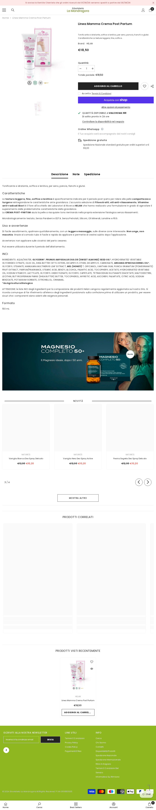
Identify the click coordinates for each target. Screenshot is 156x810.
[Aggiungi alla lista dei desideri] (144, 86)
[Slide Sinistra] (139, 482)
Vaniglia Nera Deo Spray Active (78, 458)
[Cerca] (13, 10)
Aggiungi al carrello (108, 86)
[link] (38, 622)
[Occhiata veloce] (91, 668)
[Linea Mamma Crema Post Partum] (78, 675)
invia (50, 739)
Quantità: (83, 62)
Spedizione (92, 174)
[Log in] (143, 10)
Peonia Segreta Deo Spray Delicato (130, 458)
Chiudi (153, 3)
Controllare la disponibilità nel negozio (103, 121)
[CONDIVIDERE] (151, 86)
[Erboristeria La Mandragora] (78, 361)
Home (5, 17)
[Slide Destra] (147, 482)
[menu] (4, 10)
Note (76, 174)
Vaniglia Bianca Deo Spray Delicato (26, 458)
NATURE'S (26, 454)
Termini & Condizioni (101, 93)
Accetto (86, 93)
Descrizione (59, 174)
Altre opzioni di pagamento (115, 107)
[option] (37, 57)
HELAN (90, 43)
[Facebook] (6, 750)
